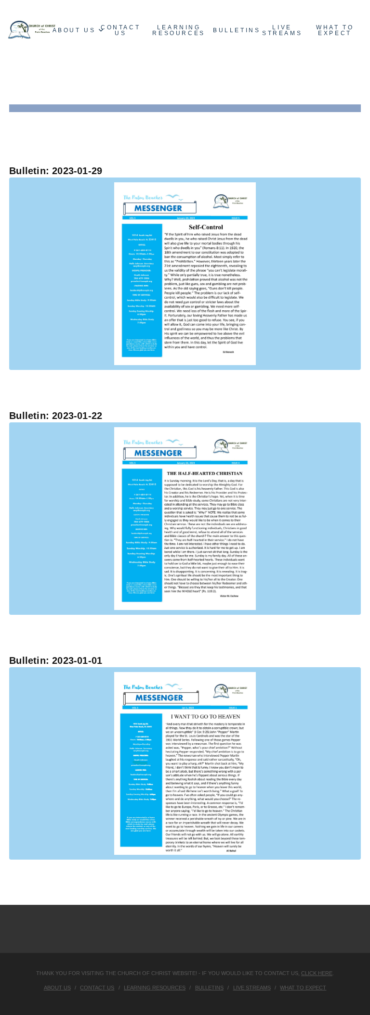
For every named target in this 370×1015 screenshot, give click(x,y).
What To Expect (303, 987)
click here (316, 973)
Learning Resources (154, 987)
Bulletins (209, 987)
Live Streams (252, 987)
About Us (57, 987)
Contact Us (97, 987)
